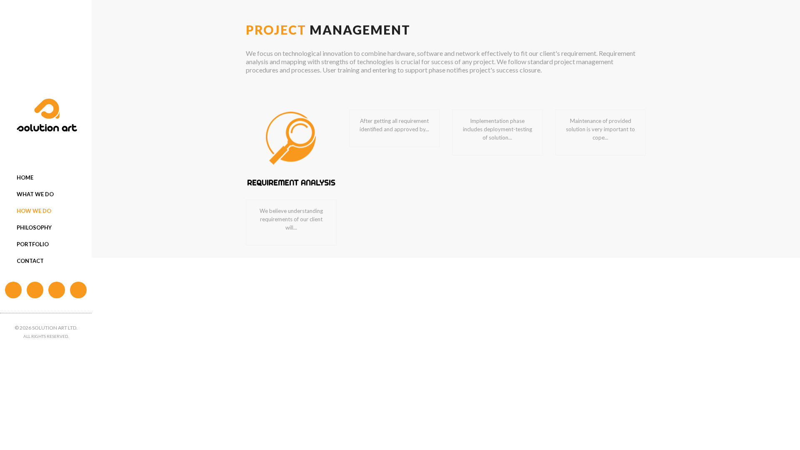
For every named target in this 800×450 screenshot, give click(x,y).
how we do (34, 211)
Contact (30, 261)
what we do (35, 194)
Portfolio (33, 244)
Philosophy (34, 227)
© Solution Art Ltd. (46, 328)
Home (25, 177)
